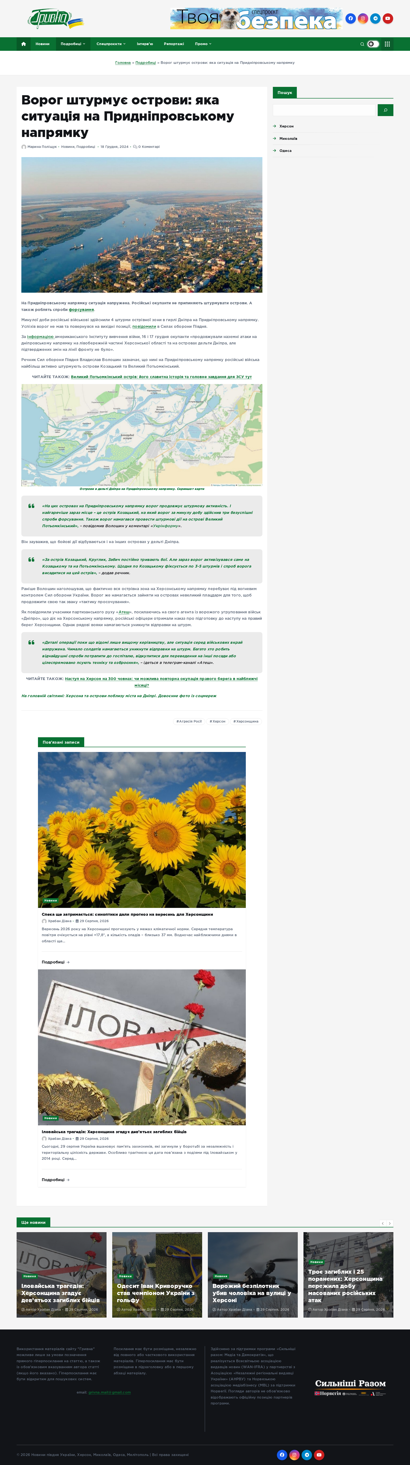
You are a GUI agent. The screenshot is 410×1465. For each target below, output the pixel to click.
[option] (62, 1275)
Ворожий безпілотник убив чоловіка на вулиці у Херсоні (156, 1293)
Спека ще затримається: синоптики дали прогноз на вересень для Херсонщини (127, 914)
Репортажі (174, 44)
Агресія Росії (190, 721)
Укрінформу (165, 526)
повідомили (144, 327)
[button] (383, 1223)
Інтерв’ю (145, 44)
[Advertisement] (333, 197)
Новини (43, 44)
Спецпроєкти (109, 44)
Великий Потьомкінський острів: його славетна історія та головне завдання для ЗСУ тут (161, 377)
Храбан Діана (59, 921)
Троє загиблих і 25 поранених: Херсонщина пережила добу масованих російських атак (250, 1285)
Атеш (124, 612)
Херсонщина (247, 721)
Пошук (285, 92)
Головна (123, 62)
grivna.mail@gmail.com (110, 1392)
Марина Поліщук (42, 147)
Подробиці (71, 44)
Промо (201, 44)
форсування (81, 309)
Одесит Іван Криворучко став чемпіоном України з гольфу (60, 1293)
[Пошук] (385, 110)
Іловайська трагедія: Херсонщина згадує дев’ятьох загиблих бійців (114, 1131)
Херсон (219, 721)
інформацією (41, 337)
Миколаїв (288, 138)
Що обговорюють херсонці (359, 1276)
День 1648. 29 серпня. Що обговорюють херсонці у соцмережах (347, 1293)
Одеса (286, 151)
